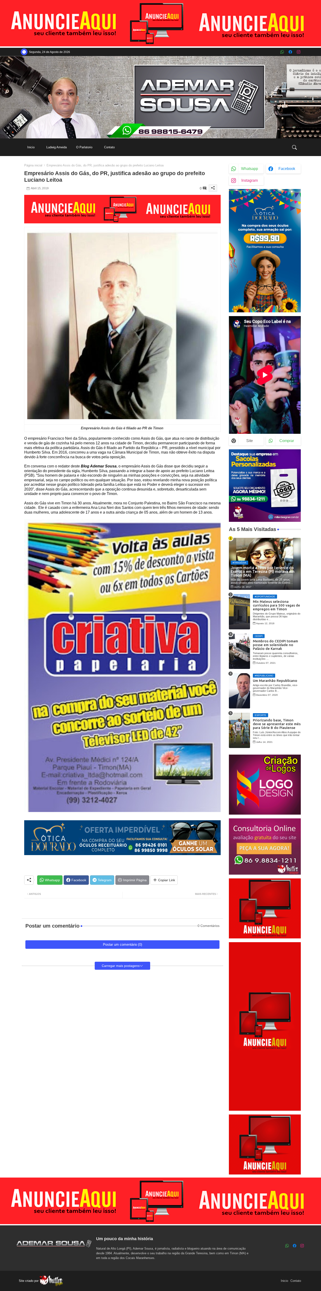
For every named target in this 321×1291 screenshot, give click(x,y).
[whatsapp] (282, 52)
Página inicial (33, 165)
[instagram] (298, 52)
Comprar (286, 441)
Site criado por (29, 1281)
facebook (286, 169)
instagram (249, 180)
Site (249, 441)
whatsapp (249, 169)
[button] (294, 147)
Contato (109, 147)
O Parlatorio (84, 147)
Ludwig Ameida (56, 147)
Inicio (31, 147)
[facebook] (290, 52)
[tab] (31, 147)
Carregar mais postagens (121, 966)
